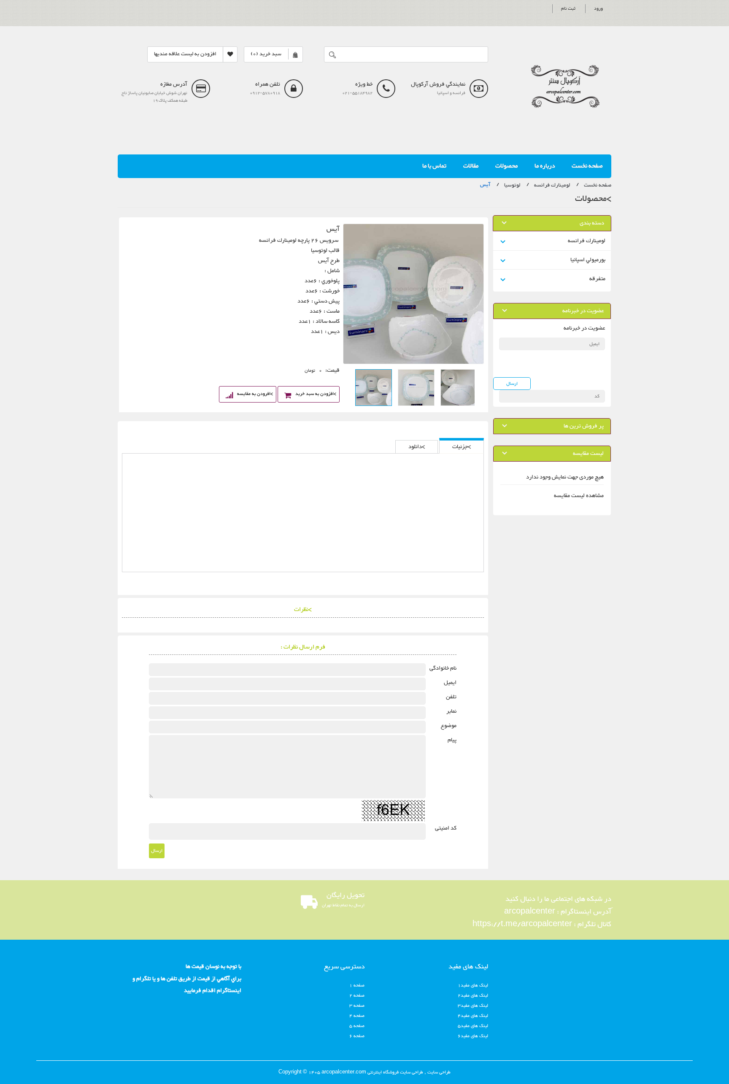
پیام (452, 740)
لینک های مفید (468, 966)
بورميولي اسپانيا (587, 259)
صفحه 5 (356, 1026)
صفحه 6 (356, 1036)
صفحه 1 (356, 985)
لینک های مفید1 (473, 985)
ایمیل (450, 683)
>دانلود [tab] (416, 446)
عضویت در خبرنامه (584, 328)
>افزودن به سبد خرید (315, 393)
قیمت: (332, 370)
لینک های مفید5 (473, 1026)
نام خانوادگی (442, 668)
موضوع (448, 726)
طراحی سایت (438, 1072)
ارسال (156, 850)
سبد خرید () (266, 54)
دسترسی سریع (344, 966)
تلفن (451, 697)
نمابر (451, 711)
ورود (598, 8)
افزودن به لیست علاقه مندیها (185, 54)
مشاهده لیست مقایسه (579, 496)
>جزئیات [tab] (461, 446)
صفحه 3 (356, 1005)
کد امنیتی (445, 828)
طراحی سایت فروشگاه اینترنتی (394, 1072)
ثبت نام (568, 8)
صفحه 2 (356, 995)
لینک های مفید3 (473, 1005)
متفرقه (597, 278)
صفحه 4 (356, 1015)
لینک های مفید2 (473, 995)
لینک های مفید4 (473, 1015)
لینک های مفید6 (473, 1036)
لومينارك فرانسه (586, 240)
